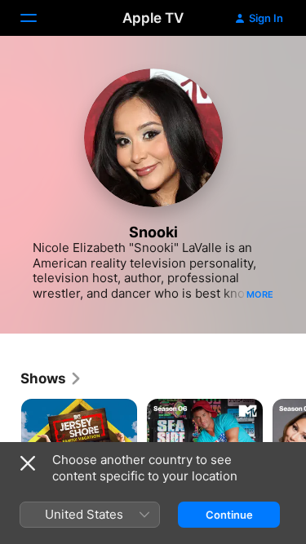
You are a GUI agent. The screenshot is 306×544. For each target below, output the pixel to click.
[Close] (27, 463)
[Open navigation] (38, 18)
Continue (229, 514)
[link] (51, 378)
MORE (259, 294)
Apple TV (153, 18)
